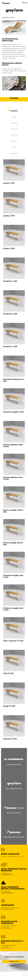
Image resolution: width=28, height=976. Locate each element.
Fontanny (14, 141)
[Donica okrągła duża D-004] (14, 530)
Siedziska (14, 123)
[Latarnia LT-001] (14, 726)
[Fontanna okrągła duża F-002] (14, 595)
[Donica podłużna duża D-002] (14, 464)
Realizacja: (11, 965)
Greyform (14, 111)
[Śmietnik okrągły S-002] (14, 399)
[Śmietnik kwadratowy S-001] (14, 366)
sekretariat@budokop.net (7, 909)
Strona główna (5, 17)
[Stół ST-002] (14, 660)
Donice (14, 135)
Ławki (14, 117)
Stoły (14, 147)
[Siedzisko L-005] (14, 301)
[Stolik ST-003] (14, 693)
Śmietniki (14, 129)
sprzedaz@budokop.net (7, 874)
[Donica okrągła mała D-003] (14, 497)
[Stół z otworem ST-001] (14, 628)
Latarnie (14, 153)
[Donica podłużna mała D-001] (14, 432)
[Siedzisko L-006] (14, 334)
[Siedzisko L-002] (14, 268)
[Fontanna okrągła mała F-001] (14, 562)
